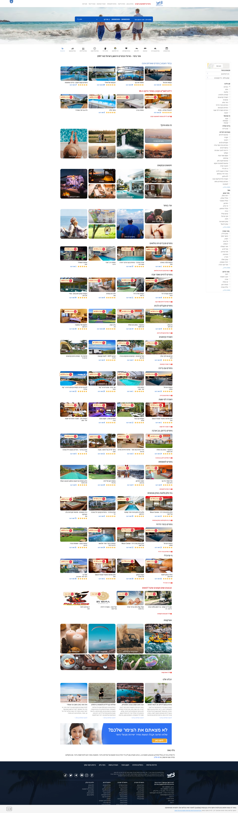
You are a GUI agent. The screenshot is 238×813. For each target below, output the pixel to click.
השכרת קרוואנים (101, 4)
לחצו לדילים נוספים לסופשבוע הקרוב (160, 116)
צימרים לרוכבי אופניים (105, 801)
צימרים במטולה (123, 793)
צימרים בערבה (140, 793)
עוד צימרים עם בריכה (165, 395)
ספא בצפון (91, 791)
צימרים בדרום (140, 789)
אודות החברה (170, 799)
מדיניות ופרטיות (151, 765)
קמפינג (109, 799)
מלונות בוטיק (90, 793)
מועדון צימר (171, 801)
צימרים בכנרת (140, 795)
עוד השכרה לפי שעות (165, 427)
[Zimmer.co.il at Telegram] (76, 774)
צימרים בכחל (123, 791)
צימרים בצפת (123, 797)
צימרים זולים (107, 787)
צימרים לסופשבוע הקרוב (143, 4)
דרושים (172, 802)
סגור (9, 808)
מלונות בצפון (90, 795)
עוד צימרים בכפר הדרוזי (164, 552)
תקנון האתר (125, 765)
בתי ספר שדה (107, 803)
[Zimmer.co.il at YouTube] (81, 774)
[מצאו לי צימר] (116, 734)
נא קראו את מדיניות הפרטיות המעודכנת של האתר (187, 810)
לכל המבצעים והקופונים (163, 614)
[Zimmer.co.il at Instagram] (87, 774)
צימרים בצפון (130, 4)
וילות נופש (91, 785)
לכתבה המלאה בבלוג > (81, 718)
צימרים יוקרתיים (106, 789)
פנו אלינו (157, 757)
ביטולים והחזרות (137, 765)
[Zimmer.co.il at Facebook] (92, 774)
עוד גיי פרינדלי (167, 583)
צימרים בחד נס (123, 787)
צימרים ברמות (123, 801)
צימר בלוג (102, 765)
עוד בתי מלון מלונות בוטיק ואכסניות (161, 520)
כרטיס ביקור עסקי (90, 765)
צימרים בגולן (141, 797)
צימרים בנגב (141, 791)
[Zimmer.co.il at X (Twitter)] (71, 774)
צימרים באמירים (123, 785)
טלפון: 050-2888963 (168, 787)
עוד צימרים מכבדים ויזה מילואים (162, 271)
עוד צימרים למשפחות (165, 489)
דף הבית (171, 797)
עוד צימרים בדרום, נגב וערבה (163, 458)
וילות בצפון (91, 787)
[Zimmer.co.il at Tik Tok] (65, 774)
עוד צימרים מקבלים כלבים (164, 333)
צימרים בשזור (123, 789)
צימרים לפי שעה (106, 797)
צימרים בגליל (140, 799)
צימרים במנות (123, 803)
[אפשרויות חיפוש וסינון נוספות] (67, 28)
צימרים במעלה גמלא (121, 804)
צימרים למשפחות (111, 4)
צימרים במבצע (107, 785)
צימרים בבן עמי (123, 795)
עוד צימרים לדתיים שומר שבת (163, 302)
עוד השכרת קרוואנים (165, 364)
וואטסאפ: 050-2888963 (167, 789)
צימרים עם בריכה (106, 804)
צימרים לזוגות (121, 4)
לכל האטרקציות (165, 672)
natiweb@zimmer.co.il (167, 795)
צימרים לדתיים (107, 791)
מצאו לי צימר (92, 4)
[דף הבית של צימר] (119, 26)
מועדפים (84, 4)
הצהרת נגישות (113, 765)
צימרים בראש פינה (122, 799)
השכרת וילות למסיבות (88, 789)
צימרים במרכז (140, 787)
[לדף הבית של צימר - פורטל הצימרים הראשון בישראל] (171, 775)
